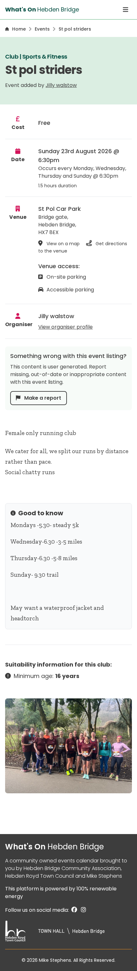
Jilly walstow (61, 85)
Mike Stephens (104, 876)
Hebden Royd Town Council (39, 876)
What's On (54, 846)
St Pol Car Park (59, 209)
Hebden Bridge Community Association (72, 868)
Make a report (42, 398)
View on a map (63, 243)
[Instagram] (82, 910)
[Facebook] (73, 910)
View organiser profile (65, 327)
